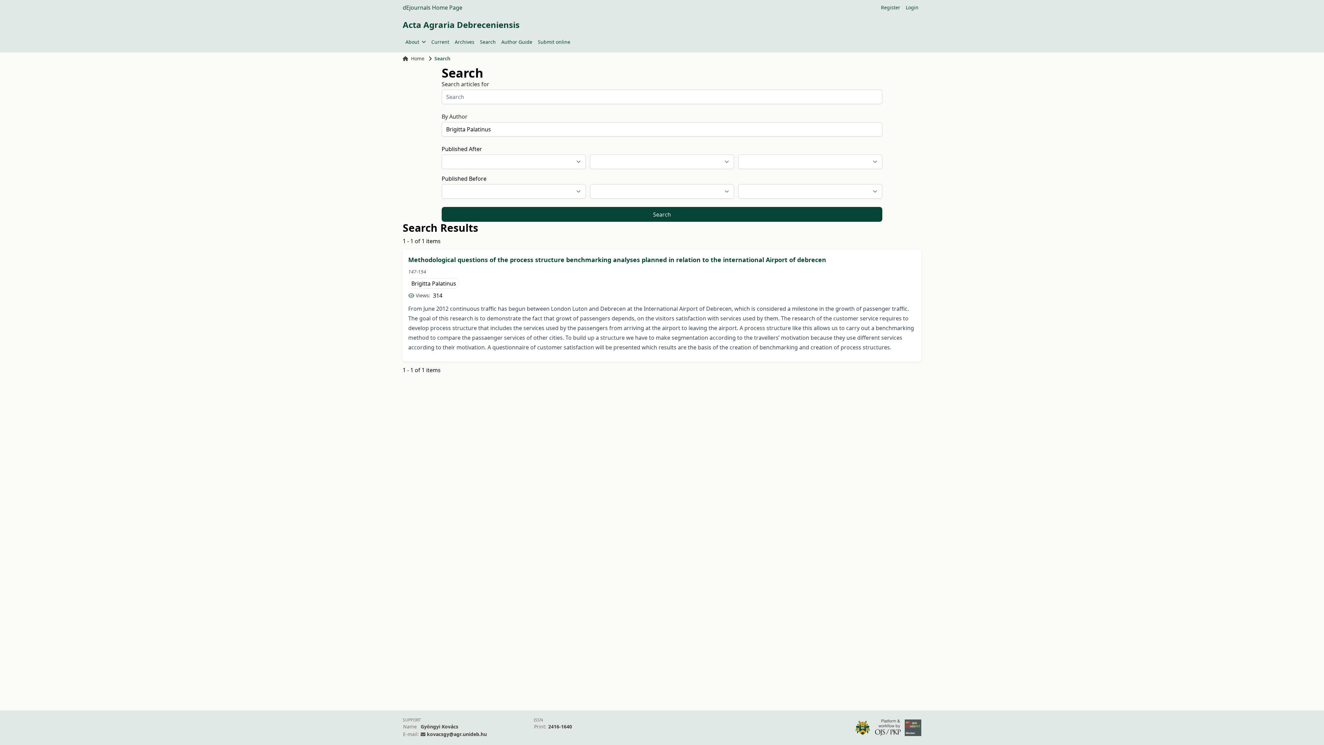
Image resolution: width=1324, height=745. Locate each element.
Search (488, 42)
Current (440, 42)
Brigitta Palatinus (433, 283)
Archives (464, 42)
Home (417, 58)
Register (890, 7)
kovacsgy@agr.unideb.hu (457, 734)
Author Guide (516, 42)
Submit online (554, 42)
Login (912, 7)
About (412, 42)
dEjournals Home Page (432, 7)
